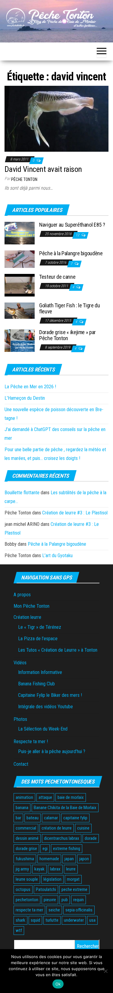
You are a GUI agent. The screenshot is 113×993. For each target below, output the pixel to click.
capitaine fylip (75, 818)
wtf (19, 930)
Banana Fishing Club (36, 684)
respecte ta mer (29, 910)
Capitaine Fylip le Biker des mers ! (50, 695)
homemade (49, 858)
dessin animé (27, 838)
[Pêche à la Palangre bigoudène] (20, 259)
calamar (51, 818)
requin (78, 899)
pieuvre (50, 899)
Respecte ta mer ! (31, 741)
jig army (22, 869)
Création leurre (27, 617)
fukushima (25, 858)
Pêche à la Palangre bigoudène (71, 253)
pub (64, 899)
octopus (23, 889)
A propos (22, 594)
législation (52, 879)
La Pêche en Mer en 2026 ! (30, 386)
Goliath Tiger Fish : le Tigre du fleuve (69, 308)
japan (69, 858)
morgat (73, 879)
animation (24, 797)
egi (45, 848)
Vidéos (20, 663)
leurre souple (27, 879)
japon (84, 858)
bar (18, 818)
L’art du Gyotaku (57, 555)
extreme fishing (66, 848)
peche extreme (74, 889)
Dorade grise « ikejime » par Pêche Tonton (67, 335)
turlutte (52, 920)
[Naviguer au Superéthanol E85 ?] (20, 233)
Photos (20, 719)
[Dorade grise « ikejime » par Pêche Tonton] (20, 340)
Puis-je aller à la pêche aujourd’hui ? (51, 751)
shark (20, 920)
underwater (74, 920)
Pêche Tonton (24, 179)
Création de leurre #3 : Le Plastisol (75, 513)
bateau (33, 818)
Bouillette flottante (22, 492)
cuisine (83, 828)
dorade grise (26, 848)
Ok (58, 984)
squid (35, 920)
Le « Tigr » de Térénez (39, 627)
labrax (55, 869)
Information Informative (40, 672)
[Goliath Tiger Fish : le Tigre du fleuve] (20, 310)
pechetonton (27, 899)
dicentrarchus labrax (61, 838)
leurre (71, 869)
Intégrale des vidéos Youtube (45, 706)
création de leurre (57, 828)
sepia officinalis (79, 910)
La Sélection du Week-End (42, 729)
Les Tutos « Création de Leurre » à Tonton (57, 650)
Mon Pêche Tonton (31, 606)
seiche (54, 910)
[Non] (105, 971)
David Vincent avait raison (43, 169)
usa (92, 920)
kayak (39, 869)
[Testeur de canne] (20, 285)
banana (22, 807)
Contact (21, 764)
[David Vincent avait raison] (56, 118)
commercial (26, 828)
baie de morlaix (71, 797)
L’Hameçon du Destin (25, 398)
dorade (91, 838)
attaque (45, 797)
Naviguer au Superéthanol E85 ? (72, 225)
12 (78, 235)
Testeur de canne (57, 277)
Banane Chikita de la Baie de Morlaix (65, 807)
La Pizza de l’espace (38, 638)
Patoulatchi (46, 889)
